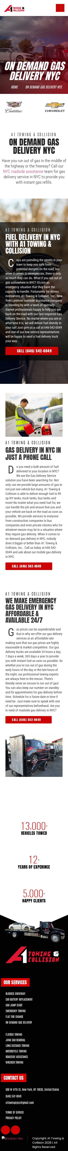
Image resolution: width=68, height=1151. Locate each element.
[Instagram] (15, 1129)
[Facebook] (5, 1129)
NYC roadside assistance (23, 171)
